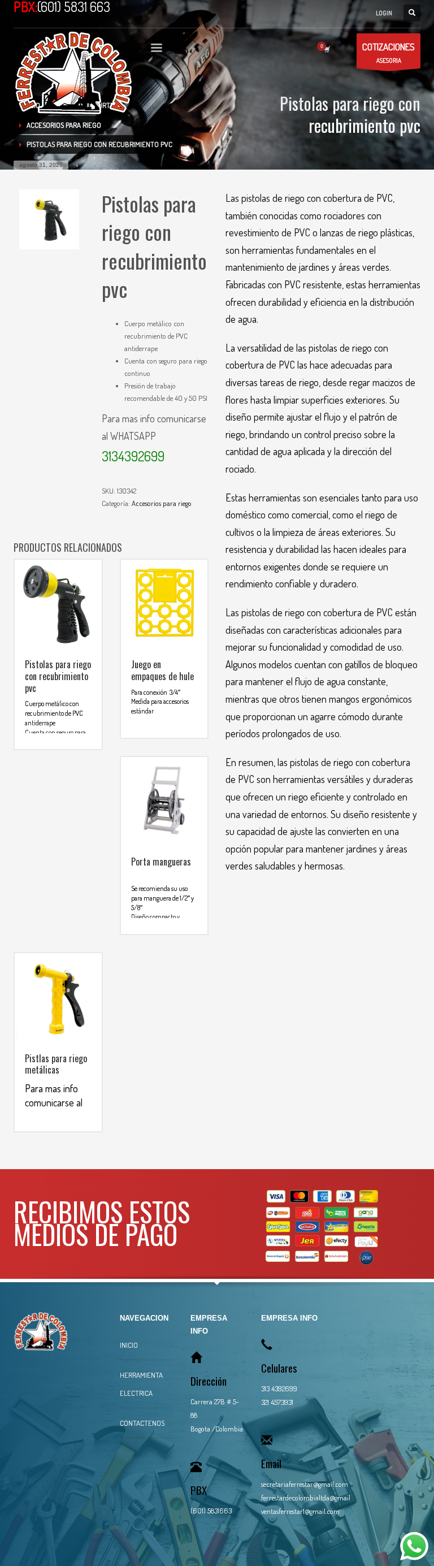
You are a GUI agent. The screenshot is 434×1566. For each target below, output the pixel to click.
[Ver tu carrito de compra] (326, 49)
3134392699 (133, 456)
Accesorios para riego (162, 503)
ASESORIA (388, 52)
